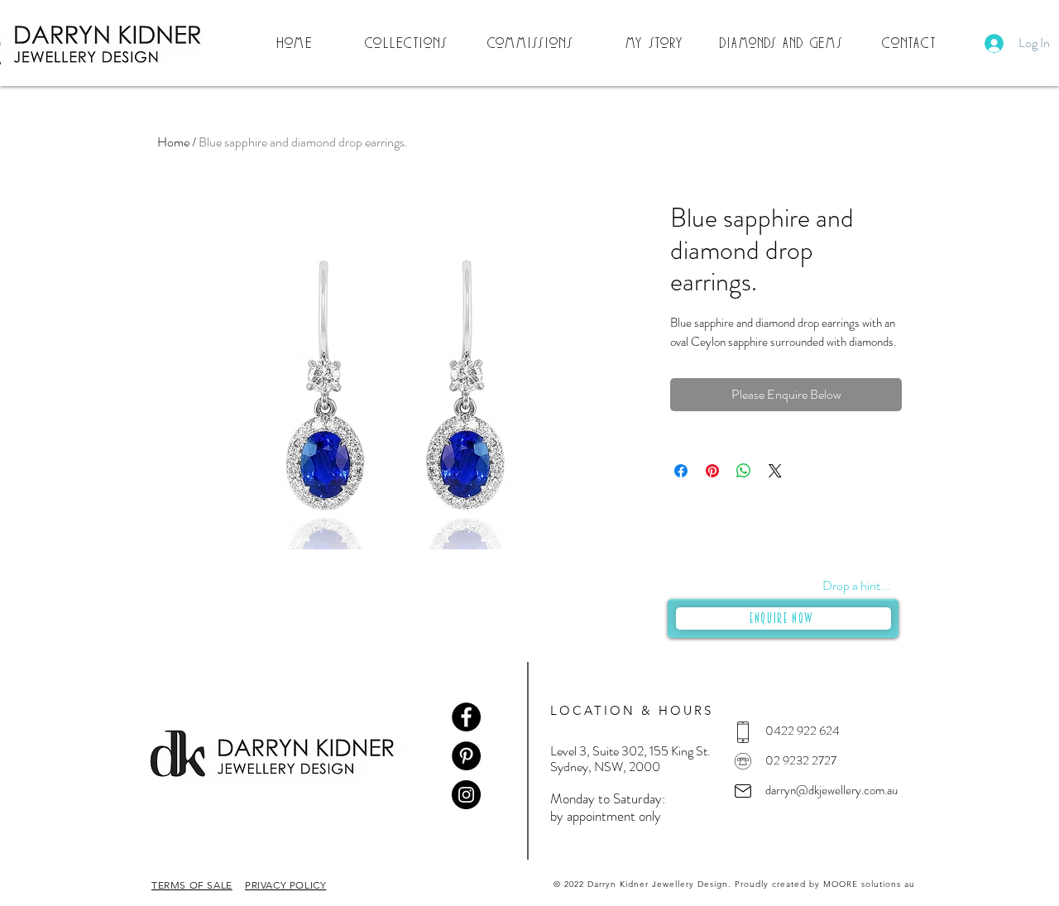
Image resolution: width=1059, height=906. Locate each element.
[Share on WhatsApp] (744, 471)
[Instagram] (466, 794)
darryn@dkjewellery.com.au (831, 790)
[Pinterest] (466, 755)
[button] (408, 43)
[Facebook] (466, 716)
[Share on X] (775, 471)
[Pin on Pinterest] (712, 471)
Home (173, 141)
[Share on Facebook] (681, 471)
